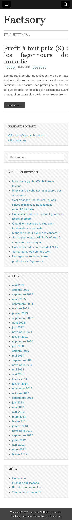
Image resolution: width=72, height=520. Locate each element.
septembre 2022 (22, 318)
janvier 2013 (20, 426)
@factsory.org (17, 140)
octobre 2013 (20, 393)
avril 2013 (18, 411)
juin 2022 (18, 327)
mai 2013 (18, 407)
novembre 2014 (22, 364)
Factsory (25, 20)
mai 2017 (18, 355)
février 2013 (19, 421)
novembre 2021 (22, 331)
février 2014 (19, 379)
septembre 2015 (22, 360)
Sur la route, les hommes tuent (31, 251)
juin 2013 (18, 402)
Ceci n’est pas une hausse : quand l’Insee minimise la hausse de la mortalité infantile (34, 204)
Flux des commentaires (27, 487)
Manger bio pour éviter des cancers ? (36, 232)
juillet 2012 (19, 440)
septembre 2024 (22, 303)
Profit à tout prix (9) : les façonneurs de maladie (36, 55)
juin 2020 (18, 346)
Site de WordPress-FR (26, 492)
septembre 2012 (22, 435)
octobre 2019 (20, 350)
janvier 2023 (20, 313)
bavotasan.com (53, 516)
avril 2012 (18, 444)
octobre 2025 (20, 289)
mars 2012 (19, 449)
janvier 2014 (20, 383)
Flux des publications (25, 482)
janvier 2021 (20, 336)
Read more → (15, 105)
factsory (11, 66)
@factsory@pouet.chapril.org (26, 135)
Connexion (19, 478)
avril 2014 (18, 374)
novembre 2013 (22, 388)
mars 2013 (19, 416)
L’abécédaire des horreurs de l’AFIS (35, 247)
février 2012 (19, 454)
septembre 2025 (22, 294)
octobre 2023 (20, 308)
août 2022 (18, 322)
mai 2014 (18, 369)
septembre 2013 (22, 397)
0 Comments (39, 66)
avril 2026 (18, 285)
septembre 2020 (22, 341)
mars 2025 (19, 299)
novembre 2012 (22, 430)
